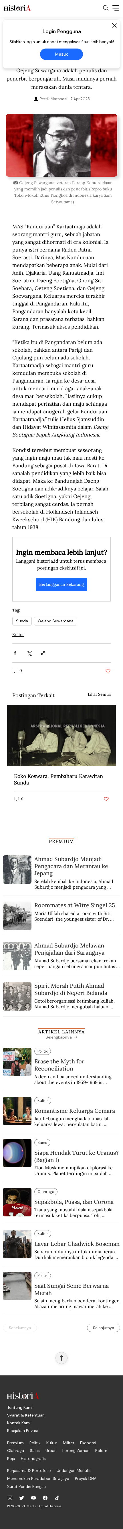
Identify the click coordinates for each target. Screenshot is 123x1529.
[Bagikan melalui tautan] (43, 653)
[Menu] (116, 8)
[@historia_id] (21, 1498)
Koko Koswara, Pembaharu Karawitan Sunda (58, 779)
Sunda (22, 620)
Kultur (18, 634)
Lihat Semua (99, 694)
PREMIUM (61, 841)
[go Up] (61, 1358)
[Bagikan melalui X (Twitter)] (29, 653)
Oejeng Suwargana (56, 620)
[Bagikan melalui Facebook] (15, 653)
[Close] (114, 25)
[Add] (61, 145)
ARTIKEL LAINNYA (61, 1032)
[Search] (106, 8)
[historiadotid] (10, 1498)
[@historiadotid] (33, 1498)
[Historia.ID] (17, 8)
